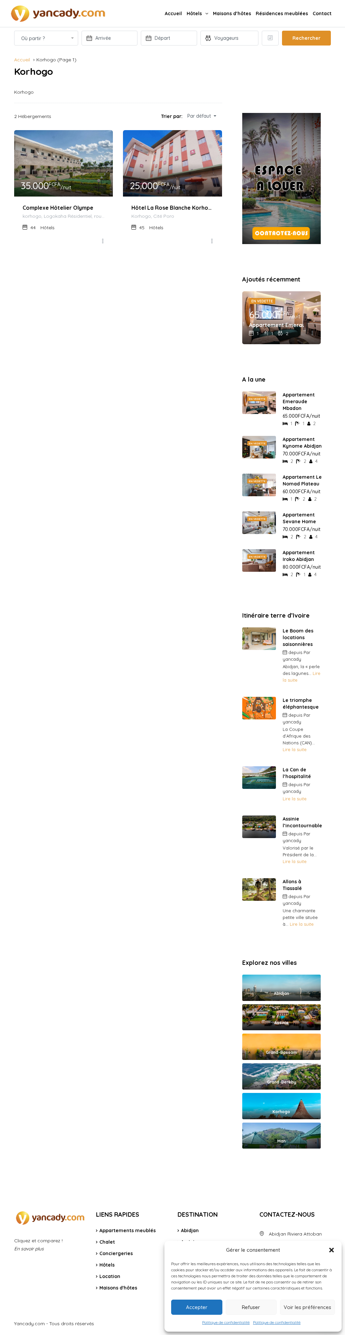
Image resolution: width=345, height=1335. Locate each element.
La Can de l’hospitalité (297, 773)
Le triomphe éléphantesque (301, 703)
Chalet (107, 1242)
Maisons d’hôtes (232, 13)
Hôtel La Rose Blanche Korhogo (172, 207)
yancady (292, 659)
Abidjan (190, 1230)
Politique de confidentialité (226, 1322)
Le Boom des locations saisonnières (298, 637)
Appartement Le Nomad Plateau (302, 480)
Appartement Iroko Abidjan (299, 556)
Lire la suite (295, 749)
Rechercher (306, 38)
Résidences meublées (282, 13)
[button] (331, 1250)
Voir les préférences (307, 1307)
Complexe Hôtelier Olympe (58, 207)
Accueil (173, 13)
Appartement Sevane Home (299, 518)
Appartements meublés (127, 1230)
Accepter (197, 1307)
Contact (322, 13)
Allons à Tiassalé (292, 885)
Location (109, 1276)
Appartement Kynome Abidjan (302, 442)
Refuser (251, 1307)
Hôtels (194, 13)
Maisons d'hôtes (118, 1288)
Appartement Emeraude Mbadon (276, 325)
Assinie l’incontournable (302, 822)
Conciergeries (116, 1253)
